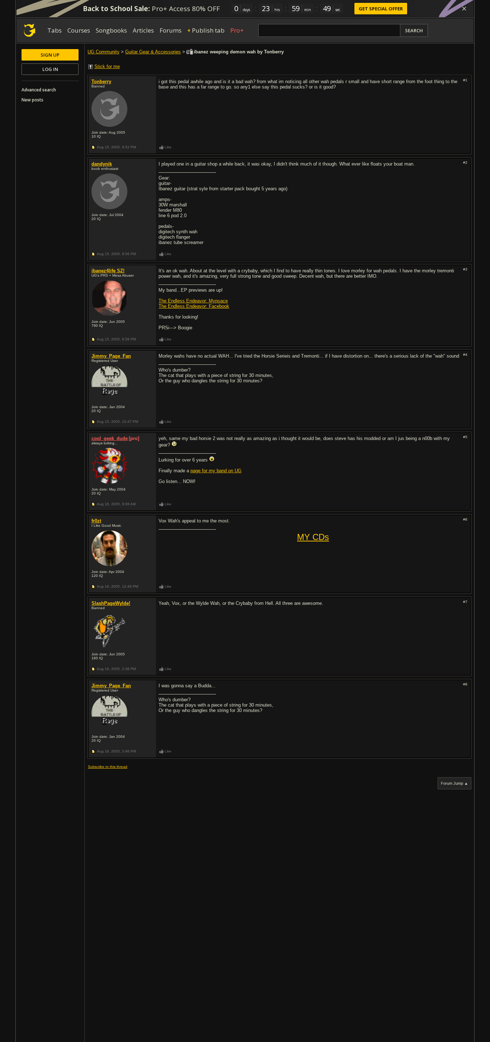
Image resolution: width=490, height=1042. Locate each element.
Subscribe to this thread (107, 767)
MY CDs (313, 537)
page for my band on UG (215, 470)
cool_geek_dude (109, 438)
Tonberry (101, 81)
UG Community (103, 51)
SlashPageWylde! (110, 603)
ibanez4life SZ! (107, 270)
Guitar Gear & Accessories (153, 51)
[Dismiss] (464, 8)
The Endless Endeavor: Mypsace (193, 300)
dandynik (101, 164)
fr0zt (96, 521)
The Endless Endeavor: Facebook (194, 306)
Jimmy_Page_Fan (111, 356)
